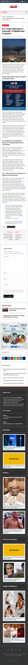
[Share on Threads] (24, 358)
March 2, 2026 (18, 223)
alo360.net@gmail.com (8, 423)
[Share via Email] (18, 358)
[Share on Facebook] (3, 358)
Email (5, 278)
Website (6, 284)
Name (5, 273)
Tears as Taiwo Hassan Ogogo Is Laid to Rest (13, 377)
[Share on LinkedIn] (9, 358)
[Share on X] (6, 358)
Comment (6, 256)
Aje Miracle (6, 319)
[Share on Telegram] (21, 358)
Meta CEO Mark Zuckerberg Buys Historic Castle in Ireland (12, 580)
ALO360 (5, 36)
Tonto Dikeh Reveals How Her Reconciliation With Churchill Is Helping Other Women (14, 640)
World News (5, 25)
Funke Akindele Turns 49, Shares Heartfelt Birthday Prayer (12, 619)
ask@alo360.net (19, 423)
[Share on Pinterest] (12, 358)
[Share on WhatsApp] (15, 358)
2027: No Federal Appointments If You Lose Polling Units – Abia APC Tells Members (13, 531)
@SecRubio (10, 205)
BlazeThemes (14, 660)
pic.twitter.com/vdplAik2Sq (11, 218)
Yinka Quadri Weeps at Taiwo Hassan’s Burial (6, 1)
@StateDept (16, 205)
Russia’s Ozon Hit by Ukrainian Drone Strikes (13, 383)
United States (11, 227)
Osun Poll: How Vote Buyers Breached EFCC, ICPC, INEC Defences (13, 506)
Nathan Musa (13, 313)
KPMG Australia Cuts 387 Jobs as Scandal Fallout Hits (12, 448)
